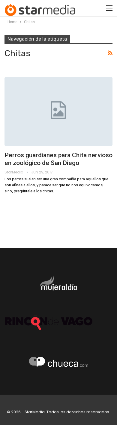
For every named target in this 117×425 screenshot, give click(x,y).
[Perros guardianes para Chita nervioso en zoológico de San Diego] (58, 111)
